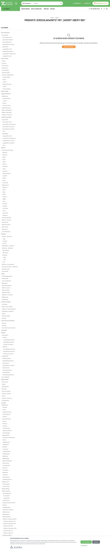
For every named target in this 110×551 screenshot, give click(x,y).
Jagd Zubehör (5, 435)
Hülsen (4, 384)
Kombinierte (6, 363)
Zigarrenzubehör (7, 430)
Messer (3, 147)
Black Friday (4, 91)
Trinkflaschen (6, 428)
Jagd (4, 238)
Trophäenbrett (6, 451)
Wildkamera (5, 297)
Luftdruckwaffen (6, 117)
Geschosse (5, 382)
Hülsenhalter (5, 386)
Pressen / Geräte (6, 393)
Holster (5, 505)
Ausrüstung (4, 58)
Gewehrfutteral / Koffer (9, 502)
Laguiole (5, 175)
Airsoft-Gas (6, 463)
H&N (4, 257)
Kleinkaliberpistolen (8, 342)
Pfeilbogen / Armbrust (8, 311)
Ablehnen (96, 542)
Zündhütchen (5, 400)
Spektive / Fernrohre (7, 294)
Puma (4, 180)
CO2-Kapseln (6, 465)
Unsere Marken (25, 9)
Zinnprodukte (6, 433)
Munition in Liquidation (8, 264)
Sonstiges (4, 330)
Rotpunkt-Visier (6, 292)
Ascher (4, 421)
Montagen (4, 283)
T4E (4, 131)
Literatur (5, 426)
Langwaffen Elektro (8, 51)
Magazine (5, 472)
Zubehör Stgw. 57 (8, 530)
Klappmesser (5, 185)
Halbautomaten (7, 358)
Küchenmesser (7, 173)
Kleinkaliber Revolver (9, 351)
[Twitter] (104, 9)
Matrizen (4, 389)
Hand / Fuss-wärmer (7, 306)
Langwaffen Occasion (9, 140)
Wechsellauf (6, 514)
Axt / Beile (4, 304)
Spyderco (5, 215)
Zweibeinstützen (7, 479)
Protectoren (5, 65)
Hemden (5, 407)
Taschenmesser (6, 231)
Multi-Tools (5, 227)
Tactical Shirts (7, 88)
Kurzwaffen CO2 (7, 37)
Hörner (4, 440)
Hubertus (5, 166)
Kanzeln (5, 446)
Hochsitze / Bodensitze (9, 437)
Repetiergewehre (7, 370)
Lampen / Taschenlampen (9, 309)
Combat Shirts (6, 77)
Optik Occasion (6, 287)
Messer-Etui (5, 222)
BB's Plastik (6, 250)
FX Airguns (5, 470)
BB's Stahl (5, 252)
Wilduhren (5, 456)
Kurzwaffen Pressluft (8, 129)
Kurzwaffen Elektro (8, 39)
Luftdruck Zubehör (7, 460)
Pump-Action (6, 367)
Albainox (5, 152)
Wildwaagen (6, 458)
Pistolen (4, 323)
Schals (4, 86)
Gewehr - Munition (7, 236)
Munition (3, 234)
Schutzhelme (5, 70)
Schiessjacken (6, 414)
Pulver (3, 396)
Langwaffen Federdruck (9, 53)
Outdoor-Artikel (5, 302)
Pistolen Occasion (8, 344)
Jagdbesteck (6, 442)
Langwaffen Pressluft (8, 143)
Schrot (4, 243)
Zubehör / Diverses (7, 114)
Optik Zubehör (6, 290)
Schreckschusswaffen (8, 320)
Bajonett (5, 154)
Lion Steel (5, 208)
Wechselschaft (7, 516)
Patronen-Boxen (6, 391)
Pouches (4, 63)
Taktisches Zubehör (8, 509)
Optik (2, 273)
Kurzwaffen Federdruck (9, 124)
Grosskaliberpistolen (9, 339)
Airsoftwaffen (5, 32)
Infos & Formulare (36, 9)
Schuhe (5, 416)
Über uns (46, 9)
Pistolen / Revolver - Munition (10, 266)
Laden (56, 17)
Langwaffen (5, 46)
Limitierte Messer (6, 217)
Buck (4, 159)
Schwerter (5, 229)
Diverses (5, 423)
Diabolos (5, 255)
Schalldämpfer (7, 507)
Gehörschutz (6, 500)
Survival (4, 318)
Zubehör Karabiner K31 (9, 523)
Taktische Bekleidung (7, 75)
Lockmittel (5, 449)
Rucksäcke (5, 68)
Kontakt (52, 9)
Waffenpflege (5, 488)
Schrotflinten (6, 372)
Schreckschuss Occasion (9, 327)
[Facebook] (101, 9)
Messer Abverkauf (7, 110)
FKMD (4, 199)
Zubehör (3, 403)
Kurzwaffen (5, 35)
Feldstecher (5, 278)
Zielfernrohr (5, 299)
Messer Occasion (6, 220)
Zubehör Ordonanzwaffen (10, 519)
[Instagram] (106, 9)
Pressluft (5, 474)
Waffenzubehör (6, 491)
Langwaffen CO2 (7, 49)
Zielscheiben (6, 477)
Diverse (5, 164)
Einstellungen (84, 545)
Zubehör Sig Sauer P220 (9, 528)
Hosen (4, 79)
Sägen (3, 313)
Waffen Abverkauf (7, 112)
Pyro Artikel (5, 271)
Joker (4, 168)
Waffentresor (6, 512)
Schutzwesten (6, 72)
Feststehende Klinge (7, 150)
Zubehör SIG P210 (8, 526)
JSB (4, 259)
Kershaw (5, 171)
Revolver (4, 325)
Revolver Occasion (8, 353)
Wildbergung (6, 453)
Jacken (5, 81)
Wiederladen (5, 379)
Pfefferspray (6, 484)
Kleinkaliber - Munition (8, 245)
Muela (4, 178)
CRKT (4, 161)
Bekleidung (5, 96)
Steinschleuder (6, 316)
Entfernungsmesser (7, 276)
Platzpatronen (6, 269)
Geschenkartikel (6, 419)
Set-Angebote (6, 377)
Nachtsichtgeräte (6, 285)
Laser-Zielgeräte (6, 280)
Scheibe (5, 241)
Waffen (3, 332)
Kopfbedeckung (7, 84)
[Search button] (61, 3)
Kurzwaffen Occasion (8, 44)
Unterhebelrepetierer (8, 374)
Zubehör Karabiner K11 (9, 521)
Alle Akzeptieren (86, 542)
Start (52, 17)
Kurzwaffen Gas (7, 42)
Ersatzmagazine (7, 493)
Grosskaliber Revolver (9, 349)
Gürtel (3, 61)
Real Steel (5, 182)
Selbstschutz (5, 481)
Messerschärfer (6, 224)
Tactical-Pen (6, 486)
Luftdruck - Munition (7, 248)
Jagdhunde (6, 444)
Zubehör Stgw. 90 (8, 533)
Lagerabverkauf (6, 93)
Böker (4, 157)
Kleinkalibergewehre (8, 360)
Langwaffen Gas (7, 56)
